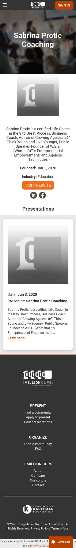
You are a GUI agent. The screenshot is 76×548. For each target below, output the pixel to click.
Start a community (38, 444)
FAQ (38, 449)
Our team (38, 476)
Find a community (38, 412)
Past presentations (38, 422)
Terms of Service (37, 545)
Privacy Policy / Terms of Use (49, 528)
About (38, 471)
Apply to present (38, 417)
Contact (38, 485)
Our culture (38, 480)
